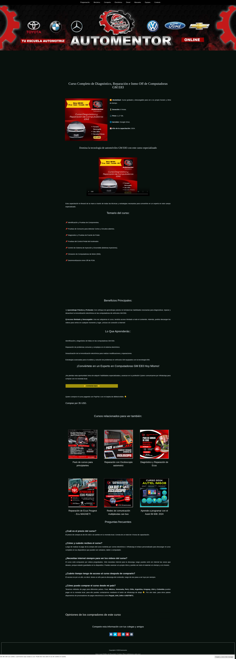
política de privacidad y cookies (75, 656)
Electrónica (118, 2)
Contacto (157, 2)
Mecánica (97, 2)
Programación (85, 2)
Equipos (147, 2)
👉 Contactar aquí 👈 (92, 386)
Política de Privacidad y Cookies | (113, 654)
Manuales (137, 2)
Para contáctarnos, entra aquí (131, 654)
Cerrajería (107, 2)
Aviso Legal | (99, 654)
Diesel (128, 2)
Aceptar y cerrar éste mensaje (224, 657)
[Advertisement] (118, 64)
